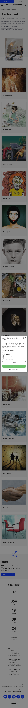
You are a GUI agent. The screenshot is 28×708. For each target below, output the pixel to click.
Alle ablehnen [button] (14, 362)
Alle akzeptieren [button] (14, 366)
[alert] (14, 354)
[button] (14, 369)
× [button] (25, 337)
